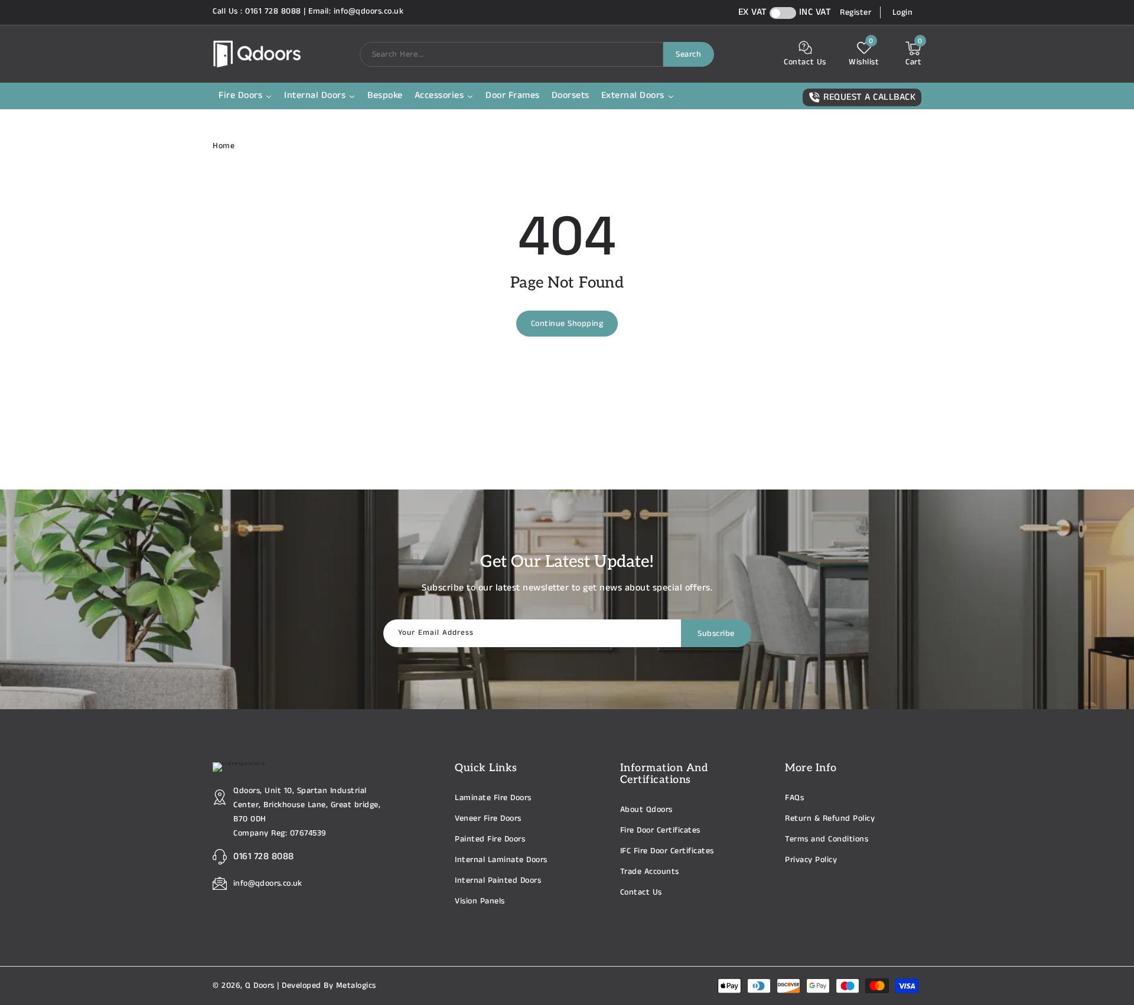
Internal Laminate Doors (501, 860)
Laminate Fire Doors (493, 798)
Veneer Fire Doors (488, 818)
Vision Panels (480, 901)
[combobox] (511, 54)
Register (855, 12)
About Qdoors (646, 809)
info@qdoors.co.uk (267, 883)
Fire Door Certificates (660, 830)
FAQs (794, 798)
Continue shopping (567, 323)
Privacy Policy (811, 860)
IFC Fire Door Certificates (667, 851)
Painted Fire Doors (490, 839)
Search (688, 54)
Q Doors (260, 985)
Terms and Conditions (826, 839)
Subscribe (716, 633)
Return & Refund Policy (830, 818)
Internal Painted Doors (498, 880)
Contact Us (641, 892)
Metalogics (356, 985)
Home (223, 146)
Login (902, 12)
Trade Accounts (649, 871)
